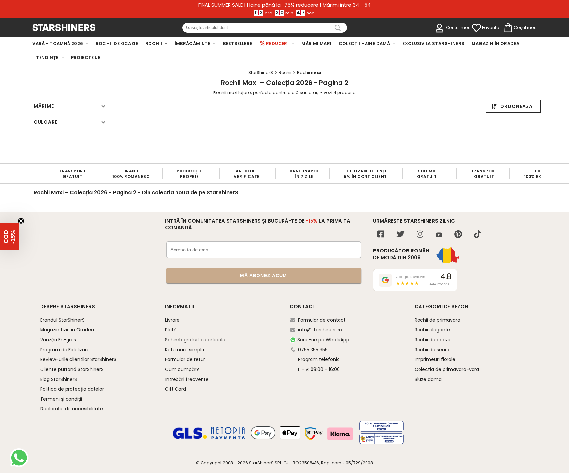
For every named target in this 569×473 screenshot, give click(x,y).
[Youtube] (439, 235)
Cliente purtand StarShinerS (72, 369)
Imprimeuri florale (435, 359)
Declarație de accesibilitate (71, 409)
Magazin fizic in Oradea (67, 330)
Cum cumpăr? (182, 369)
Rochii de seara (432, 349)
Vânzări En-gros (58, 339)
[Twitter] (400, 234)
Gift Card (175, 389)
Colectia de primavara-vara (447, 369)
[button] (9, 236)
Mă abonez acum (263, 275)
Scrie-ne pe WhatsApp (323, 339)
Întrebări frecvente (187, 379)
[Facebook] (381, 234)
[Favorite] (476, 28)
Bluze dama (428, 379)
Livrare (172, 320)
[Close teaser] (21, 221)
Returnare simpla (184, 349)
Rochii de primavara (437, 320)
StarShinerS (261, 463)
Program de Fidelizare (65, 349)
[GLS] (190, 438)
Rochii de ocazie (433, 339)
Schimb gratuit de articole (195, 339)
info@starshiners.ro (320, 330)
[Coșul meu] (508, 28)
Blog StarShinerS (58, 379)
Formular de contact (322, 320)
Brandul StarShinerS (62, 320)
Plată (170, 330)
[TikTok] (478, 234)
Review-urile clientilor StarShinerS (78, 359)
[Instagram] (420, 234)
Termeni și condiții (61, 399)
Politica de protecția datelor (72, 389)
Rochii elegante (432, 330)
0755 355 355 (313, 349)
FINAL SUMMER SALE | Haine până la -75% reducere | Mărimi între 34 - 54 (284, 5)
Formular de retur (185, 359)
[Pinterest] (458, 234)
